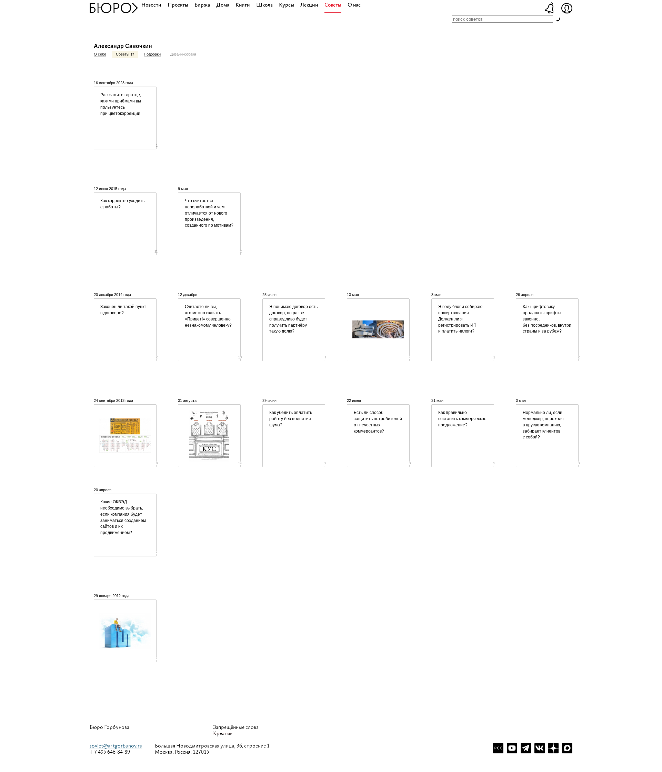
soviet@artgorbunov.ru (116, 746)
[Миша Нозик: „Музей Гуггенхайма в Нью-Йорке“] (378, 329)
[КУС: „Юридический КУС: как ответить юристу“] (209, 435)
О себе (100, 54)
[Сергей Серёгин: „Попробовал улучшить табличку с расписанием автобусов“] (125, 435)
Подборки (152, 54)
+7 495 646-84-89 (110, 752)
